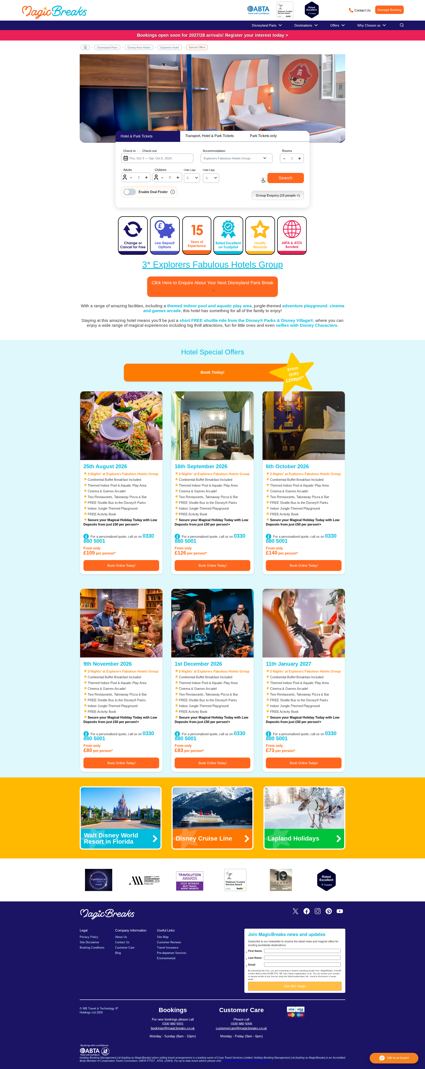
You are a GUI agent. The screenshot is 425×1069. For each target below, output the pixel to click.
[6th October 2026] (304, 425)
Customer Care (124, 947)
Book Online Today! (121, 565)
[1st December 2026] (212, 623)
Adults (127, 170)
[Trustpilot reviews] (312, 10)
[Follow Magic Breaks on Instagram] (318, 911)
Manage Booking (389, 10)
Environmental (166, 958)
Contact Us (362, 10)
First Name (255, 950)
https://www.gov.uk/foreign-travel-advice (246, 1060)
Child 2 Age (209, 170)
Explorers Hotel (169, 47)
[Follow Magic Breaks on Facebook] (306, 911)
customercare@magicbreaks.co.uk (241, 1028)
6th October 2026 (287, 466)
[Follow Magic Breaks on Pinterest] (329, 911)
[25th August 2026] (121, 425)
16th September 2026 (201, 466)
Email (251, 964)
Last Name (255, 957)
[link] (212, 35)
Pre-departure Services (171, 953)
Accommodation (214, 151)
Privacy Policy (89, 937)
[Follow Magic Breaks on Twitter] (295, 911)
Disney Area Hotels (139, 47)
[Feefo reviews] (285, 17)
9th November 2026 (107, 664)
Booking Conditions (92, 947)
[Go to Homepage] (85, 48)
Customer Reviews (169, 942)
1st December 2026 (198, 664)
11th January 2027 (288, 664)
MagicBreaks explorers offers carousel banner (212, 100)
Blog (118, 953)
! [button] (172, 192)
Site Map (162, 937)
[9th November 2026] (121, 623)
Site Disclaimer (89, 942)
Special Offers (197, 47)
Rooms (287, 151)
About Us (121, 937)
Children (160, 170)
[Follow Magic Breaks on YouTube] (340, 911)
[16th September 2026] (212, 425)
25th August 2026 (105, 466)
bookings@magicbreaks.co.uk (173, 1028)
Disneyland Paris (107, 47)
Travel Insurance (167, 947)
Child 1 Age (190, 170)
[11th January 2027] (304, 623)
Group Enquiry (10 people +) (278, 195)
